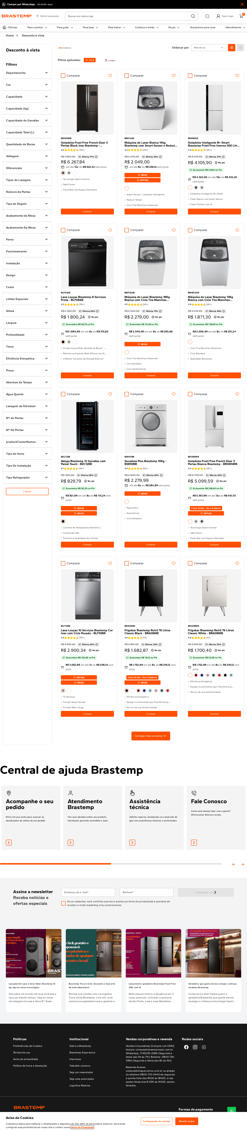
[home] (68, 1107)
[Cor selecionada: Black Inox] (63, 173)
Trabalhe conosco (79, 1065)
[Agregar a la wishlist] (110, 75)
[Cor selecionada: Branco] (127, 188)
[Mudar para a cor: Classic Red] (167, 690)
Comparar (73, 75)
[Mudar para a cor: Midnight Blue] (144, 690)
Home (10, 35)
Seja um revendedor (81, 1072)
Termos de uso (21, 1052)
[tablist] (111, 858)
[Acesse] (70, 843)
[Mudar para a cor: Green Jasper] (162, 690)
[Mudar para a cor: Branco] (75, 173)
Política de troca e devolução (30, 1065)
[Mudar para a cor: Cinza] (69, 342)
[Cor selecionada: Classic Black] (127, 690)
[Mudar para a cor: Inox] (69, 173)
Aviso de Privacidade (82, 1127)
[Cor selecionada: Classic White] (190, 675)
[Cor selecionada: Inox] (63, 690)
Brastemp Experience (82, 1052)
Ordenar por (180, 47)
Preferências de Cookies (27, 1045)
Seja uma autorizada (81, 1078)
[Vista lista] (240, 47)
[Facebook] (186, 1047)
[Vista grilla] (231, 47)
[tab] (55, 864)
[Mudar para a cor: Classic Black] (225, 675)
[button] (120, 903)
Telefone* (128, 892)
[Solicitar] (132, 843)
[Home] (17, 16)
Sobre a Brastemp (80, 1045)
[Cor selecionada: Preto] (63, 342)
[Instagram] (195, 1047)
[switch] (90, 60)
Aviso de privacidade (141, 901)
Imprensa (75, 1059)
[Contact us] (231, 1111)
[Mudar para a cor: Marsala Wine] (138, 690)
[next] (242, 864)
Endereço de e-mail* (76, 892)
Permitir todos (187, 1121)
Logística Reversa (79, 1085)
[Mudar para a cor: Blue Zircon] (150, 690)
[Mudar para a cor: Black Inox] (196, 187)
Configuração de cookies (156, 1121)
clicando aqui (45, 4)
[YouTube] (203, 1047)
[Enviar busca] (193, 16)
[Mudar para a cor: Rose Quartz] (156, 690)
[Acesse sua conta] (9, 843)
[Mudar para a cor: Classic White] (132, 690)
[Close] (242, 4)
